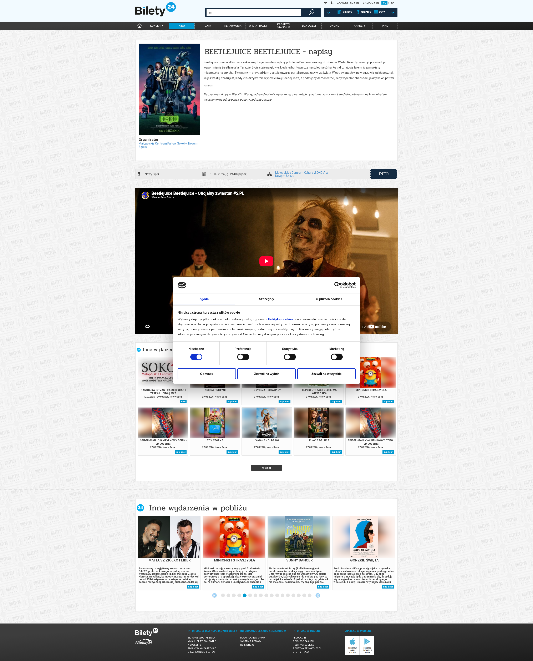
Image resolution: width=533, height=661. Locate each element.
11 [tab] (277, 596)
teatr (207, 25)
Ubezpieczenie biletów (201, 652)
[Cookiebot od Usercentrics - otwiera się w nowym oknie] (337, 285)
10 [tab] (272, 596)
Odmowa (206, 373)
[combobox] (253, 12)
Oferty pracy (301, 652)
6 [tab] (250, 596)
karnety (359, 25)
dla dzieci (309, 25)
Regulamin (299, 637)
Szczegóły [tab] (266, 299)
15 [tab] (299, 596)
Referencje (247, 645)
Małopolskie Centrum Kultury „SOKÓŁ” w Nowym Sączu (301, 174)
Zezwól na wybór (266, 373)
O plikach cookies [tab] (329, 299)
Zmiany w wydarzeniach (203, 648)
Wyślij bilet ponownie (202, 641)
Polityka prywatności (307, 648)
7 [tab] (256, 596)
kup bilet (232, 401)
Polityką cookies (281, 319)
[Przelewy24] (143, 645)
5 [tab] (245, 596)
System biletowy (250, 641)
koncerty (156, 25)
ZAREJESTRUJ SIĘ (348, 2)
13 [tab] (288, 596)
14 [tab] (293, 596)
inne (385, 25)
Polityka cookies (303, 645)
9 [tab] (266, 596)
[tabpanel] (169, 553)
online (334, 25)
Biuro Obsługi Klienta (201, 637)
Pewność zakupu (303, 641)
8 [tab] (261, 596)
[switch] (243, 357)
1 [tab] (223, 596)
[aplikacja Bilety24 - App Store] (352, 654)
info (384, 173)
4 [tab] (239, 596)
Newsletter (195, 645)
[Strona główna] (155, 15)
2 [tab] (229, 596)
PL (384, 2)
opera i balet (258, 25)
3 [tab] (234, 596)
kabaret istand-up (283, 26)
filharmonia (233, 25)
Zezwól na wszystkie (326, 373)
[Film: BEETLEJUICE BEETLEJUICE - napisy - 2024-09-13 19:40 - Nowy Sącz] (169, 90)
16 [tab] (304, 596)
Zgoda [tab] (204, 299)
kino (182, 25)
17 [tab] (310, 596)
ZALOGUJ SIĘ (371, 2)
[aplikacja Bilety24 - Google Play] (367, 654)
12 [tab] (283, 596)
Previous (214, 595)
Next (317, 595)
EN (393, 2)
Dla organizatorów (252, 637)
